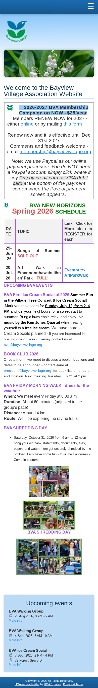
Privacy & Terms (73, 684)
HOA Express (52, 684)
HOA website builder (27, 684)
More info (15, 620)
